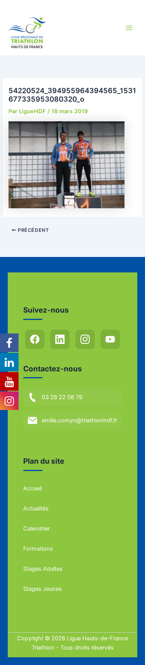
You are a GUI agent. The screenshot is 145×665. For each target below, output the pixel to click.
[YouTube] (110, 339)
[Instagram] (85, 339)
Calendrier (36, 528)
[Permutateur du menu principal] (129, 28)
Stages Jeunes (42, 588)
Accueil (32, 488)
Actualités (36, 508)
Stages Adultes (43, 568)
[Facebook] (34, 339)
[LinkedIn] (60, 339)
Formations (38, 548)
